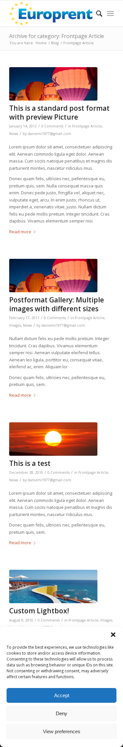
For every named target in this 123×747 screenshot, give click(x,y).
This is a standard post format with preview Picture (59, 113)
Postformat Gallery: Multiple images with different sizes (56, 304)
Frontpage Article (87, 126)
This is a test (30, 463)
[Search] (96, 13)
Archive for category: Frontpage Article (56, 36)
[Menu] (110, 13)
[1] (53, 586)
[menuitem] (96, 13)
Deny (61, 713)
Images (15, 325)
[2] (53, 84)
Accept (61, 695)
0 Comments (52, 126)
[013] (53, 439)
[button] (113, 634)
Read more (20, 232)
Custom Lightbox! (39, 610)
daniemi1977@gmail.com (49, 133)
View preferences (61, 731)
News (13, 133)
